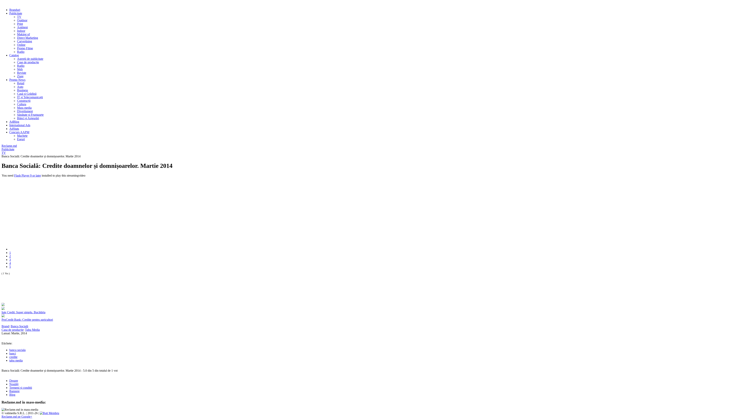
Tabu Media (32, 329)
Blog (12, 394)
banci (12, 353)
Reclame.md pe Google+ (17, 416)
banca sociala (17, 350)
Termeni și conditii (20, 387)
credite (13, 357)
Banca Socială (19, 326)
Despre (13, 380)
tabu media (16, 360)
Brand (5, 326)
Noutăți (13, 384)
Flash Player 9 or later (27, 175)
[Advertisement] (47, 293)
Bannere (14, 391)
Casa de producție (12, 329)
